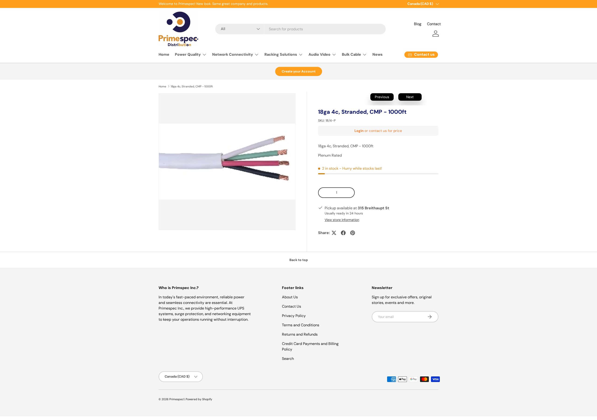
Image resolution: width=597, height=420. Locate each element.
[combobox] (300, 29)
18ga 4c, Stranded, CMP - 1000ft (192, 86)
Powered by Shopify (199, 399)
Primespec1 (176, 399)
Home (164, 54)
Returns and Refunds (300, 334)
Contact (434, 23)
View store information (342, 220)
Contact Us (291, 306)
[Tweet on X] (334, 233)
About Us (290, 297)
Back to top (298, 260)
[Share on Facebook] (343, 233)
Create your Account (299, 71)
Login (359, 130)
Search (288, 358)
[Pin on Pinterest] (352, 233)
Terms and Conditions (300, 325)
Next (410, 97)
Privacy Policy (294, 315)
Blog (417, 23)
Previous (382, 97)
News (377, 54)
